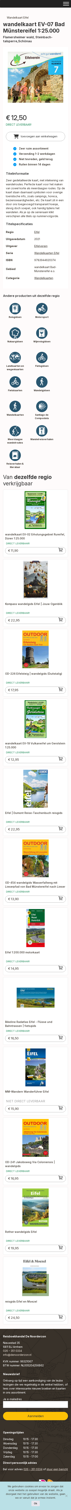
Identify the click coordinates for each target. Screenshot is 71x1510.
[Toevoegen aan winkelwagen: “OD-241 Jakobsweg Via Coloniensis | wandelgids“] (61, 1177)
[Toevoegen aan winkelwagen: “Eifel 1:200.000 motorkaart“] (61, 967)
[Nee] (66, 1496)
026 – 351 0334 (12, 1350)
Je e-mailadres (12, 1399)
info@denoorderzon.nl (17, 1354)
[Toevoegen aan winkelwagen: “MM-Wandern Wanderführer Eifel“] (61, 1108)
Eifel (37, 232)
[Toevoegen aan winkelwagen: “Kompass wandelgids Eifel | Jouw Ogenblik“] (61, 619)
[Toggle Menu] (66, 3)
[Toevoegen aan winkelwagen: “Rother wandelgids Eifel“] (61, 1247)
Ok (35, 1503)
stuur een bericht (57, 1469)
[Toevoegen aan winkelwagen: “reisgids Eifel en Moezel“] (61, 1317)
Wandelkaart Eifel (18, 17)
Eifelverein (41, 246)
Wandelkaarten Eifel (46, 253)
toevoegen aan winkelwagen (38, 136)
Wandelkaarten (43, 278)
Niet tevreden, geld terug (36, 159)
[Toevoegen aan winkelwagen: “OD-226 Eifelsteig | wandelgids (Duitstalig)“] (61, 689)
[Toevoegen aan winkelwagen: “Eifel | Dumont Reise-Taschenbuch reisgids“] (61, 828)
